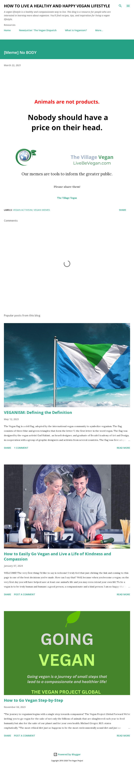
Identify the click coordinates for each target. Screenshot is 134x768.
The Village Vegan (67, 197)
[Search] (120, 6)
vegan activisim (22, 209)
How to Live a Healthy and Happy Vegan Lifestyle (57, 5)
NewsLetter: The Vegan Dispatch (38, 30)
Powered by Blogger (69, 754)
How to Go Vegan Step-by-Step (33, 700)
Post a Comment (24, 594)
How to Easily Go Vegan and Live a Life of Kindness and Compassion (57, 556)
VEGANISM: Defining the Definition (38, 412)
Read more (123, 447)
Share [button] (122, 209)
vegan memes (42, 209)
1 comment (21, 447)
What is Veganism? (76, 30)
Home (7, 30)
